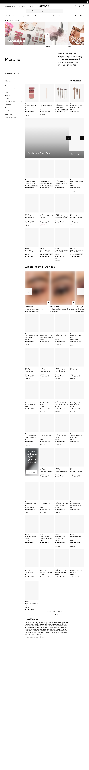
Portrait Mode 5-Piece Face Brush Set (61, 106)
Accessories (9, 73)
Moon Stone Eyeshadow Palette (61, 470)
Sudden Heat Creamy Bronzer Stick (61, 251)
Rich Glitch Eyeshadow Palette (46, 470)
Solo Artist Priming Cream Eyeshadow (30, 436)
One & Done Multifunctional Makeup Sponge (30, 571)
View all (60, 611)
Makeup (16, 73)
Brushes (47, 46)
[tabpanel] (44, 347)
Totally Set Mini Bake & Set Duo (76, 436)
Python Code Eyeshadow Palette (46, 571)
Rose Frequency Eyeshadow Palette (76, 470)
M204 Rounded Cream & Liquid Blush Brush (62, 571)
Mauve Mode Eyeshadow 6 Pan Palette (45, 370)
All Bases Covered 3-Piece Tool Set (76, 251)
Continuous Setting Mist (76, 336)
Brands (11, 20)
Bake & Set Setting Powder (45, 403)
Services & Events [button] (10, 6)
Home (6, 20)
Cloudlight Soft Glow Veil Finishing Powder (61, 403)
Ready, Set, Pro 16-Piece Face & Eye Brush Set (30, 182)
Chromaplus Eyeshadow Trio (29, 216)
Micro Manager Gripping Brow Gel (75, 504)
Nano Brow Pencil (75, 536)
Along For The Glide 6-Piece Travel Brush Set (47, 336)
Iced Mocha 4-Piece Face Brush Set (76, 106)
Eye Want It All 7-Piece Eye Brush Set (46, 182)
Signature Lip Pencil (46, 106)
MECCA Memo (22, 6)
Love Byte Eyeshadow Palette (31, 604)
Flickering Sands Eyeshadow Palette (61, 182)
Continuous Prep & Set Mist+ (30, 504)
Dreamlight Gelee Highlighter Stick (75, 403)
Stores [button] (31, 6)
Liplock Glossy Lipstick (62, 336)
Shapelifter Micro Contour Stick (30, 370)
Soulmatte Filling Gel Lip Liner (46, 216)
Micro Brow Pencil (45, 436)
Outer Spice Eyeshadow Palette (30, 251)
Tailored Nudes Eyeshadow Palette (76, 216)
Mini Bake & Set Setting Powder (60, 537)
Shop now (31, 472)
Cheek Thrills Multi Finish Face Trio (30, 106)
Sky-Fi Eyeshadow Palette (30, 537)
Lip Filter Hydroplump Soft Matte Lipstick (61, 216)
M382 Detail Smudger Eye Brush (77, 571)
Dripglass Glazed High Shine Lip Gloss (62, 504)
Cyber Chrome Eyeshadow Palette (46, 537)
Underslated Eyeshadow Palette (30, 403)
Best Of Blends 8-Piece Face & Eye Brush (45, 251)
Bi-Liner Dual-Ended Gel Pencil (61, 436)
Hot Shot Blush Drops (76, 370)
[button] (79, 80)
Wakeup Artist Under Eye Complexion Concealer (61, 370)
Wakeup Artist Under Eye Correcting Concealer (31, 336)
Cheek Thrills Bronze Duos (76, 182)
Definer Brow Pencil (46, 504)
